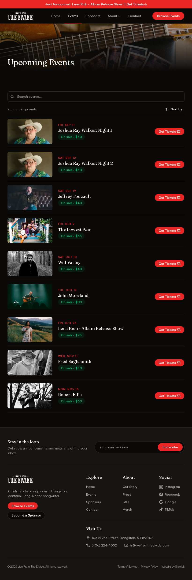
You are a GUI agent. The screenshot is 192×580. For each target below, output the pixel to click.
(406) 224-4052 (104, 545)
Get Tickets (167, 131)
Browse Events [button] (168, 16)
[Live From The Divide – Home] (20, 16)
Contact (134, 16)
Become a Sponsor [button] (26, 515)
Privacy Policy (149, 566)
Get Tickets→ (136, 4)
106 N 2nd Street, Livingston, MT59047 (122, 538)
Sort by (176, 109)
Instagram (172, 487)
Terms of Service (127, 566)
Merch (127, 509)
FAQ (126, 502)
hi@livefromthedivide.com (149, 545)
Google (170, 502)
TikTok (169, 509)
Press (127, 494)
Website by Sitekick (173, 566)
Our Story (130, 487)
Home (55, 16)
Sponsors (92, 16)
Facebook (172, 494)
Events (73, 16)
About (112, 16)
